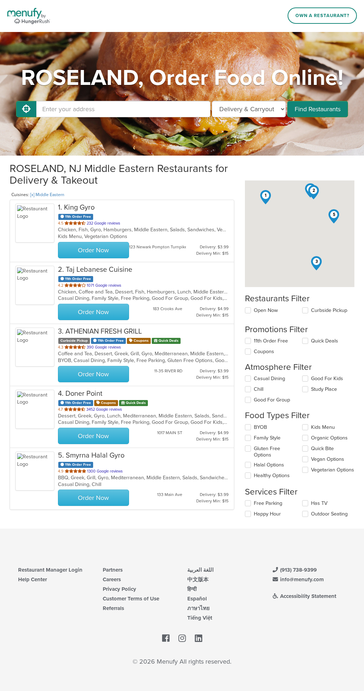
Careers (112, 579)
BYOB (260, 427)
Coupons (264, 352)
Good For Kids (327, 379)
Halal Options (269, 465)
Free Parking (268, 503)
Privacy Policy (119, 589)
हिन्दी (192, 589)
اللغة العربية (200, 570)
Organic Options (329, 438)
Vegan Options (327, 459)
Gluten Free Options (267, 452)
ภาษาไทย (198, 608)
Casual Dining (269, 379)
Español (197, 598)
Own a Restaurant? (322, 15)
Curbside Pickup (329, 310)
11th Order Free (271, 341)
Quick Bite (322, 449)
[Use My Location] (26, 109)
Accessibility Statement (307, 596)
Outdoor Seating (329, 514)
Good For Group (272, 400)
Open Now (266, 310)
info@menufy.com (301, 579)
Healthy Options (272, 476)
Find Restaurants (318, 109)
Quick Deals (324, 341)
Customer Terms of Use (131, 598)
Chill (258, 389)
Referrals (113, 608)
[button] (265, 197)
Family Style (267, 438)
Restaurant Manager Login (50, 570)
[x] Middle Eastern (47, 194)
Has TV (319, 503)
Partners (113, 570)
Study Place (324, 389)
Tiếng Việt (199, 618)
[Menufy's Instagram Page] (182, 638)
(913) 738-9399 (298, 570)
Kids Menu (323, 427)
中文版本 (198, 579)
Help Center (32, 579)
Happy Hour (267, 514)
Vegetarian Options (332, 470)
